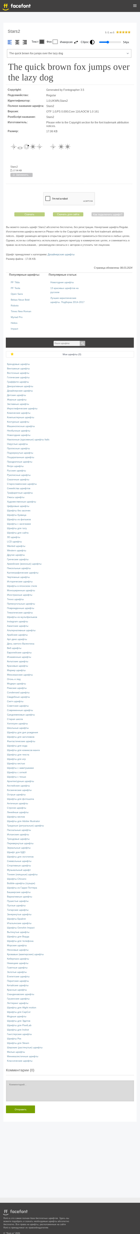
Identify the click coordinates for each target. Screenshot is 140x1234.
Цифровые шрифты (18, 506)
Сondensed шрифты (18, 692)
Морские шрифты (17, 945)
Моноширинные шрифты (21, 590)
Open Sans (17, 294)
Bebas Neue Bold (20, 300)
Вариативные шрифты (19, 896)
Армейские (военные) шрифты (24, 564)
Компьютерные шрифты (20, 417)
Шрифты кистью (16, 763)
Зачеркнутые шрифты (19, 914)
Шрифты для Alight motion (21, 1007)
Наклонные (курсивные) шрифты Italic (28, 439)
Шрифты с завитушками (20, 768)
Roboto (15, 305)
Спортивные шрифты (19, 865)
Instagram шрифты (17, 621)
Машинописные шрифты (21, 426)
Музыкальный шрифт (19, 870)
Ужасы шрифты (15, 497)
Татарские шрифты (18, 910)
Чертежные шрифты (18, 577)
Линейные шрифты (18, 812)
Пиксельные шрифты (19, 568)
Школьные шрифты (18, 728)
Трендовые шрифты (18, 839)
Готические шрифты (18, 377)
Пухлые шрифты (16, 905)
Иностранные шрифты (19, 595)
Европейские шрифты (19, 652)
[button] (135, 6)
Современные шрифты (20, 710)
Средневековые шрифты (21, 714)
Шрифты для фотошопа (20, 799)
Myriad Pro (17, 317)
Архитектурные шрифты (20, 781)
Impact (14, 329)
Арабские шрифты (17, 635)
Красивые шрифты (17, 666)
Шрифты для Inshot (18, 1030)
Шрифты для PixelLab (19, 1025)
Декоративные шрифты (20, 386)
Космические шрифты (19, 790)
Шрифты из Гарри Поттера (22, 888)
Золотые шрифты (17, 972)
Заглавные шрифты (18, 404)
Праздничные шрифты (19, 461)
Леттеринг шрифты (17, 1003)
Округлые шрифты (17, 444)
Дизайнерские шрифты (61, 254)
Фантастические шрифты (21, 741)
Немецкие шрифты (17, 963)
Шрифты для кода (17, 745)
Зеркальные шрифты (19, 848)
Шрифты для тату (17, 528)
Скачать (29, 214)
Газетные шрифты (17, 967)
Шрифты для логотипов (20, 856)
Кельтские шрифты (17, 661)
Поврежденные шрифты (20, 608)
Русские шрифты (16, 470)
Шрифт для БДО (16, 852)
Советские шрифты (18, 706)
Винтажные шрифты (18, 368)
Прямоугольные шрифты (21, 603)
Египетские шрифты (18, 976)
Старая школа (15, 719)
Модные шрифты (16, 1016)
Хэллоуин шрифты (17, 723)
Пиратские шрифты (18, 981)
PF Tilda (15, 282)
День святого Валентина (20, 643)
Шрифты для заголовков (20, 737)
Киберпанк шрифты (18, 959)
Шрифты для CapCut (18, 1012)
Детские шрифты (16, 395)
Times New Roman (21, 311)
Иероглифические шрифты (22, 408)
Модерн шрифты (16, 683)
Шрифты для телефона (20, 941)
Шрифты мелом (16, 816)
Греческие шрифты (18, 559)
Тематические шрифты (20, 612)
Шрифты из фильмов (19, 519)
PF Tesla (15, 288)
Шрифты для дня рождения (22, 732)
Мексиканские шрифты (20, 674)
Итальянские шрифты (19, 923)
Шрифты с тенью (16, 777)
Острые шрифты (16, 794)
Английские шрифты (18, 785)
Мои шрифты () (72, 354)
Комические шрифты (18, 413)
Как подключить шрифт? (107, 214)
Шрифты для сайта (18, 532)
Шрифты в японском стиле (22, 586)
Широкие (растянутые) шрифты (25, 1047)
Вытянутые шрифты (18, 932)
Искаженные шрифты (19, 657)
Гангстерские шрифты (19, 1034)
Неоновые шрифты (18, 950)
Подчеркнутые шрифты (20, 453)
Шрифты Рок (14, 1038)
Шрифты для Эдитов (18, 1021)
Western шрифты (16, 550)
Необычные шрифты (18, 430)
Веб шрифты (14, 648)
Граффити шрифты (18, 382)
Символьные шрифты (19, 861)
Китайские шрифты (18, 985)
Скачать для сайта (68, 214)
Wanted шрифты (16, 546)
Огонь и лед (13, 679)
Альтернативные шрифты (21, 630)
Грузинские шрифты (18, 998)
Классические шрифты (19, 1061)
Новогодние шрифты (62, 282)
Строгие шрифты (16, 808)
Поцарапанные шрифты (20, 457)
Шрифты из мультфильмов (22, 617)
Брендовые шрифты (18, 364)
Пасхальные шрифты (19, 830)
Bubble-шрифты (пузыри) (21, 883)
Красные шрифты (17, 990)
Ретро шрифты (15, 466)
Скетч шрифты (15, 701)
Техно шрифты (15, 599)
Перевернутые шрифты (20, 843)
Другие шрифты (16, 555)
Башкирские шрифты (19, 892)
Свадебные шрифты (18, 697)
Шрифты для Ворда (18, 936)
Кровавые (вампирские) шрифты (25, 954)
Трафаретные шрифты (20, 493)
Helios (14, 323)
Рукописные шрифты (19, 475)
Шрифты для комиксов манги (23, 750)
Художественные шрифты (21, 501)
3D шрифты (13, 537)
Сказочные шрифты (18, 479)
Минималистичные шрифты (22, 1056)
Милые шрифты (16, 1052)
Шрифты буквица (16, 515)
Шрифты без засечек (18, 510)
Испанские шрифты (18, 834)
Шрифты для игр (16, 759)
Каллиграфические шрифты (22, 572)
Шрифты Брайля (16, 919)
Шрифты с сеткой (17, 772)
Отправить (20, 1109)
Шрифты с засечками (19, 524)
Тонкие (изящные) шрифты (22, 874)
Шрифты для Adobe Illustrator (23, 821)
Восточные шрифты (18, 373)
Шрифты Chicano (16, 879)
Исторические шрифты (20, 581)
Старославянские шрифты (22, 484)
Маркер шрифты (16, 670)
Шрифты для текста (18, 754)
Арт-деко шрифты (17, 639)
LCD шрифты (14, 541)
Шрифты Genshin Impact (20, 927)
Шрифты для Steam (18, 1043)
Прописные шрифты (18, 448)
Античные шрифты (17, 803)
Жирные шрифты (16, 399)
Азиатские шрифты (17, 626)
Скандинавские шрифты (20, 994)
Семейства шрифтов (18, 488)
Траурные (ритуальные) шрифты (25, 825)
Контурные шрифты (18, 422)
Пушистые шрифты (18, 901)
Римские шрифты (17, 688)
